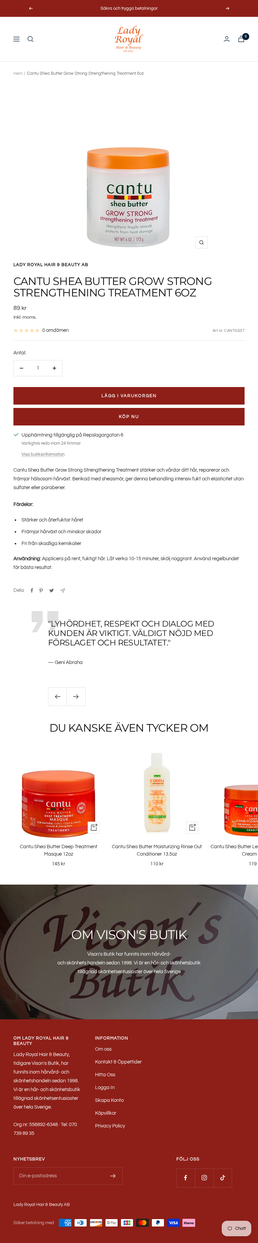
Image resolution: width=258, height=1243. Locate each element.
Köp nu (129, 416)
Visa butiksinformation (43, 454)
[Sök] (31, 39)
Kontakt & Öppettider (118, 1061)
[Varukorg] (241, 39)
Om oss (103, 1049)
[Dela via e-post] (62, 590)
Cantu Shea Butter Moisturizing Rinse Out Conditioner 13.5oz (157, 850)
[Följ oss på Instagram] (204, 1178)
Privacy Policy (110, 1125)
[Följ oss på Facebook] (185, 1178)
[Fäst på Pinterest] (41, 590)
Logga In (105, 1087)
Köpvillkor (105, 1113)
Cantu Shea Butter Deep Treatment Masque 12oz (58, 850)
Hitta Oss (105, 1074)
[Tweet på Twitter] (51, 590)
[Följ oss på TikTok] (222, 1178)
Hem (18, 73)
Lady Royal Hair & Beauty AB (50, 264)
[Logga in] (227, 39)
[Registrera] (113, 1176)
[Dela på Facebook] (32, 590)
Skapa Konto (109, 1100)
